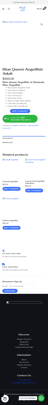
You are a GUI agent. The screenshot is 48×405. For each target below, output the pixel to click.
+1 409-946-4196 (24, 380)
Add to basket (20, 111)
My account (24, 362)
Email (5, 286)
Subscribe (10, 291)
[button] (9, 8)
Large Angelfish (33, 125)
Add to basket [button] (11, 189)
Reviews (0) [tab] (7, 142)
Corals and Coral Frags (24, 347)
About (24, 360)
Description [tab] (8, 138)
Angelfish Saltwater (19, 125)
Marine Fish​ (7, 128)
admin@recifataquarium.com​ (24, 383)
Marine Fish (24, 344)
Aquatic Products (24, 339)
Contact (24, 367)
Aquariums (24, 342)
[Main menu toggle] (3, 9)
